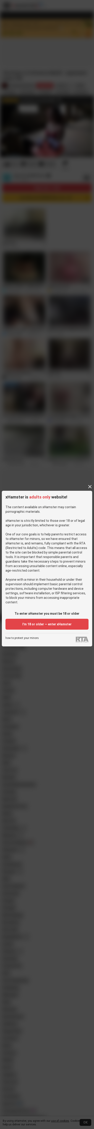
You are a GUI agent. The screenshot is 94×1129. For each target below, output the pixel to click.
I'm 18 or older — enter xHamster (47, 624)
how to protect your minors (22, 638)
